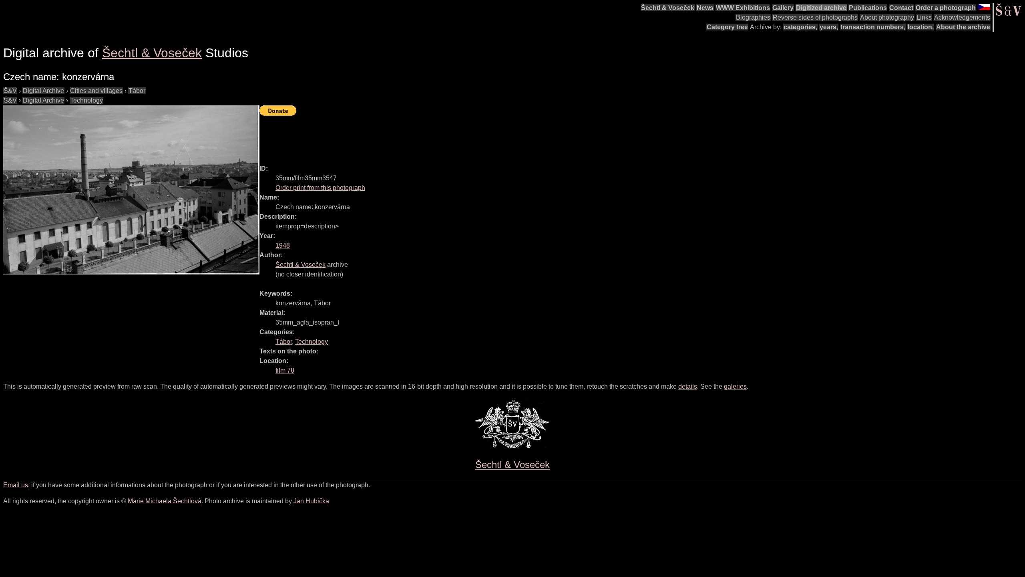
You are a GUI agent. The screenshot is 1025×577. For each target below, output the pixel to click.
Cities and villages (96, 90)
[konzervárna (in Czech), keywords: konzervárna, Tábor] (131, 189)
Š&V (10, 90)
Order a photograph (946, 7)
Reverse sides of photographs (815, 17)
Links (924, 17)
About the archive (963, 27)
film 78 (284, 370)
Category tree (727, 27)
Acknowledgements (962, 17)
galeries (735, 386)
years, (829, 27)
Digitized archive (821, 7)
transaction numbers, (872, 27)
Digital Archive (43, 90)
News (705, 7)
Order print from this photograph (320, 187)
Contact (901, 7)
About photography (887, 17)
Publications (868, 7)
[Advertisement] (405, 137)
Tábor (137, 90)
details (687, 386)
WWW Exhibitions (743, 7)
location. (921, 27)
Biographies (753, 17)
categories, (800, 27)
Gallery (783, 7)
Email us (15, 485)
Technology (86, 100)
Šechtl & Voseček (667, 7)
